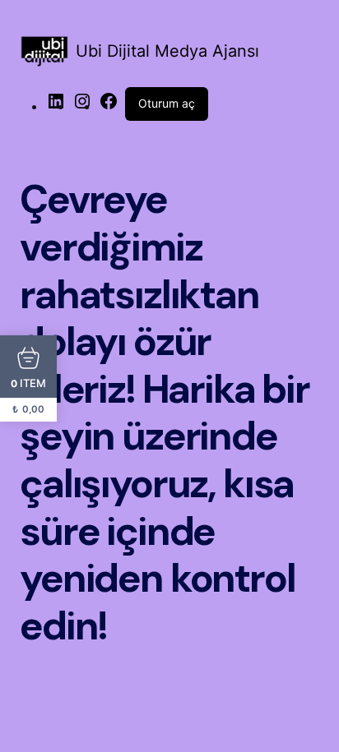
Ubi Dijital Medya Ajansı (167, 51)
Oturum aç (166, 103)
